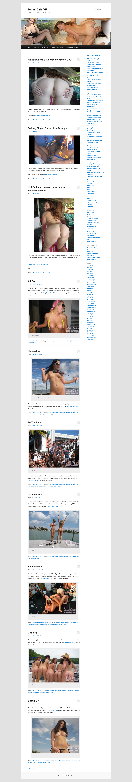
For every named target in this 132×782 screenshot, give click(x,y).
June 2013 (90, 269)
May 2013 (89, 271)
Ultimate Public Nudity (93, 237)
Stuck (88, 187)
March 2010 (90, 322)
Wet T (88, 239)
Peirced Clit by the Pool (93, 119)
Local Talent (90, 197)
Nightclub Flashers (92, 253)
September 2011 (91, 288)
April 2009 (90, 334)
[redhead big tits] (54, 224)
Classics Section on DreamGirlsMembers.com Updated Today (94, 157)
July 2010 (89, 315)
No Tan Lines (35, 494)
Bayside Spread (91, 200)
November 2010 (91, 307)
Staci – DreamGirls (92, 125)
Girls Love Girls (91, 226)
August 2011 (90, 290)
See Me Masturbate (92, 234)
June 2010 (90, 317)
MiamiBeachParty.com (51, 174)
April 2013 (90, 273)
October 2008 (90, 339)
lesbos (64, 556)
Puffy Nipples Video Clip (94, 127)
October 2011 (90, 286)
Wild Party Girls (91, 241)
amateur (49, 341)
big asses (54, 341)
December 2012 (91, 275)
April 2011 (90, 298)
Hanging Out (90, 193)
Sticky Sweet (35, 566)
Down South (90, 182)
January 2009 (90, 336)
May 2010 (89, 319)
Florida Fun (34, 351)
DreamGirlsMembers (93, 222)
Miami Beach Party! (52, 506)
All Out (32, 281)
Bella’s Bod (90, 195)
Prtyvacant (90, 180)
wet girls (43, 414)
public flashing (74, 412)
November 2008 (91, 337)
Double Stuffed (91, 191)
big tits (59, 341)
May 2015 (89, 267)
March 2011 (90, 300)
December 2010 (91, 305)
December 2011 (91, 283)
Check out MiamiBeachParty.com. (38, 264)
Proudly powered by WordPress (66, 776)
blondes (64, 341)
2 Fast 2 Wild (90, 213)
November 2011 (91, 284)
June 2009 (90, 330)
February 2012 (91, 279)
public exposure (66, 412)
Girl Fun (89, 224)
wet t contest (50, 486)
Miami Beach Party (37, 120)
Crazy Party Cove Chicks (94, 83)
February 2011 (91, 301)
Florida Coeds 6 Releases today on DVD (50, 59)
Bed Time (89, 183)
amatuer (49, 484)
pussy (36, 624)
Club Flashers (91, 217)
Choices (32, 632)
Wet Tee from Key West (93, 62)
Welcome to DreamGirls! (72, 47)
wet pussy (43, 486)
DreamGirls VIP (38, 9)
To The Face (34, 422)
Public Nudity (31, 414)
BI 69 (88, 215)
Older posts (31, 769)
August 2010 (90, 313)
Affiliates (36, 47)
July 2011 (89, 292)
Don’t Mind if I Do (92, 202)
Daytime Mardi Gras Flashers (95, 100)
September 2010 (91, 311)
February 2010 (91, 324)
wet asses (37, 414)
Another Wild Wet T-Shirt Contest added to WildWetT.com (94, 104)
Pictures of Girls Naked (57, 47)
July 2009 (89, 328)
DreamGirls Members (93, 248)
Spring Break (90, 235)
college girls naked (71, 341)
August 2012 (90, 277)
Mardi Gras (90, 228)
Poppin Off (90, 189)
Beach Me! (34, 700)
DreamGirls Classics (93, 218)
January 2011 (90, 303)
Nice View (90, 206)
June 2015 (90, 266)
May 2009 (89, 332)
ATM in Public (91, 85)
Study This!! (90, 185)
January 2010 (90, 326)
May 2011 (89, 296)
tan (77, 341)
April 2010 (90, 320)
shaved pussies (43, 624)
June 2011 (90, 294)
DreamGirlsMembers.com (42, 116)
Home (29, 47)
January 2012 (90, 281)
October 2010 (90, 309)
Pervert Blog (45, 47)
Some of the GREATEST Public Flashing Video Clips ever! (95, 96)
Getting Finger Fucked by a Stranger (48, 128)
